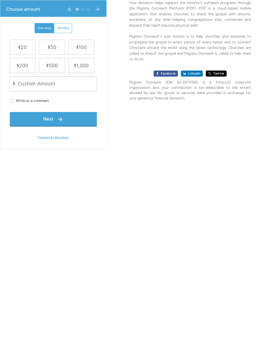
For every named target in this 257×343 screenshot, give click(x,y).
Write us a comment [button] (32, 100)
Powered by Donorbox (53, 137)
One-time (44, 28)
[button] (22, 47)
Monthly (63, 28)
